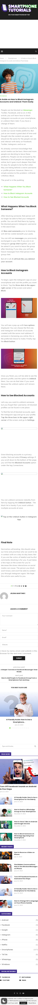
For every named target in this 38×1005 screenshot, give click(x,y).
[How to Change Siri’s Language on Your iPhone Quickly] (6, 904)
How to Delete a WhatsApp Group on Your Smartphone (25, 811)
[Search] (36, 51)
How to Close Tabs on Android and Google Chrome (25, 823)
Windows (20, 964)
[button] (1, 710)
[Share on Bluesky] (23, 586)
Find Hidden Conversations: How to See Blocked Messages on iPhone (25, 866)
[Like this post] (13, 586)
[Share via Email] (25, 586)
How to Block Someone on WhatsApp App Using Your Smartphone (24, 836)
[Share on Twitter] (17, 586)
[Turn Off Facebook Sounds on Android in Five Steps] (19, 771)
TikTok (20, 954)
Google (20, 930)
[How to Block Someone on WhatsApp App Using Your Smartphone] (6, 837)
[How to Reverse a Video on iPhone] (6, 856)
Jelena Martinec (6, 104)
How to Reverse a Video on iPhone (24, 853)
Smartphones (12, 58)
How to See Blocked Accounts (16, 197)
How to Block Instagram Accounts (18, 193)
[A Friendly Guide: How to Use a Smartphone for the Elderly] (19, 704)
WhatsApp (20, 959)
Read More (32, 1003)
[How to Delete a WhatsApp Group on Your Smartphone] (6, 813)
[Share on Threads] (21, 586)
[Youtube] (23, 993)
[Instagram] (20, 993)
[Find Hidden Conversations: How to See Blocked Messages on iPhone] (6, 868)
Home (2, 58)
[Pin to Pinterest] (19, 586)
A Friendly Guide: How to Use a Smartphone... (19, 720)
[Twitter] (17, 993)
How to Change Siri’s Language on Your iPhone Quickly (26, 902)
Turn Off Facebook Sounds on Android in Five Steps (18, 787)
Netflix (20, 944)
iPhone (20, 939)
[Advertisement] (19, 34)
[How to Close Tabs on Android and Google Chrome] (6, 825)
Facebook (20, 925)
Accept (23, 1003)
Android (20, 920)
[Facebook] (14, 993)
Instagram (20, 935)
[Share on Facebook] (15, 586)
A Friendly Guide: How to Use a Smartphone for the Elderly (25, 798)
